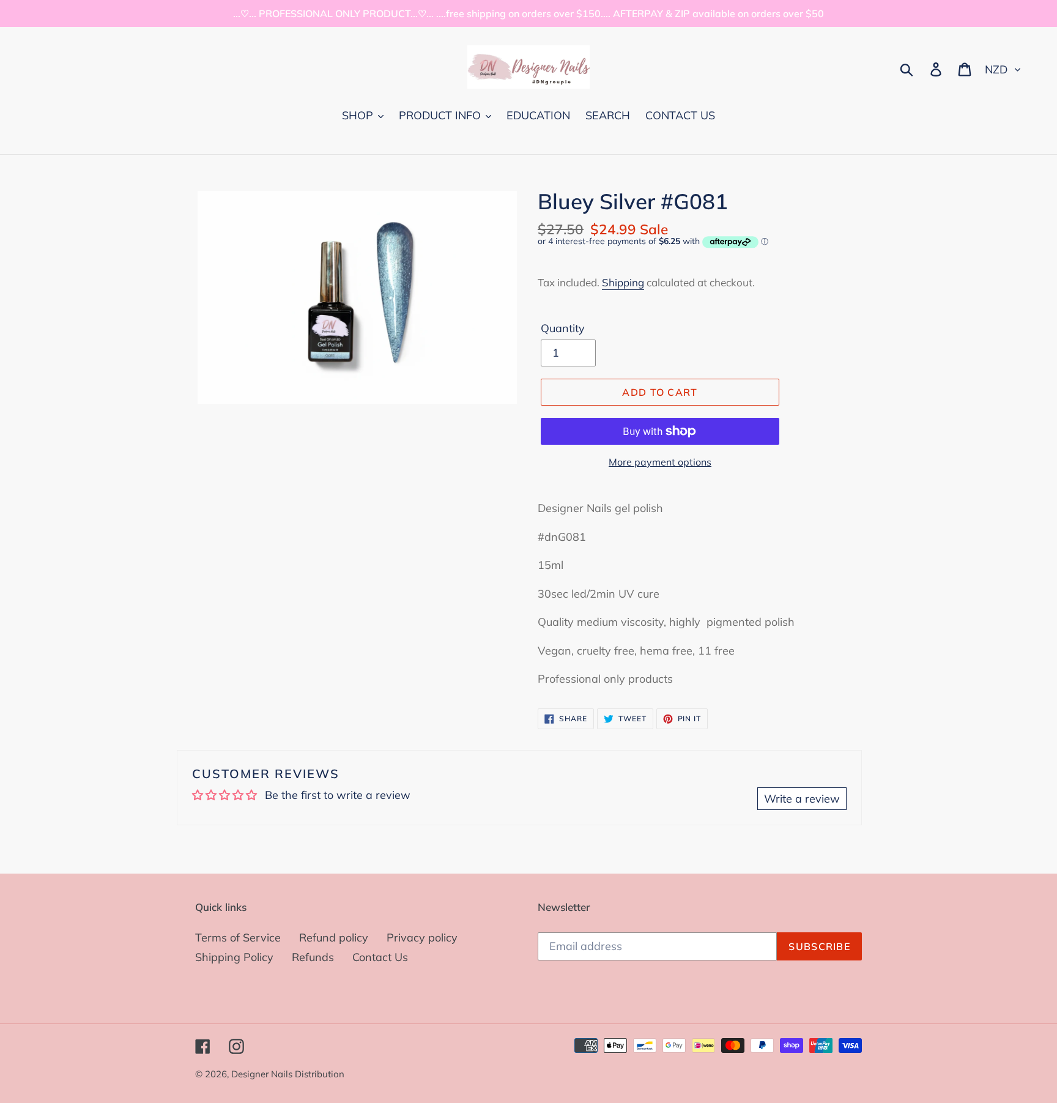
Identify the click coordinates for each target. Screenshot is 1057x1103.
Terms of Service (238, 937)
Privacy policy (422, 937)
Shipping (623, 282)
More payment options (660, 462)
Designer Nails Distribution (287, 1074)
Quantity (563, 328)
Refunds (313, 957)
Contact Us (380, 957)
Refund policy (333, 937)
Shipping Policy (234, 957)
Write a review (802, 799)
